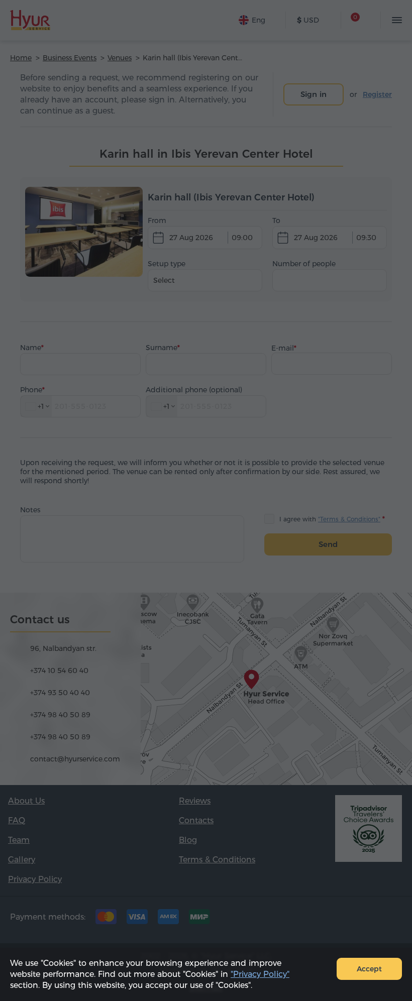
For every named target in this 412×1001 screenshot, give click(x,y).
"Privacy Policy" (260, 974)
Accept (369, 968)
